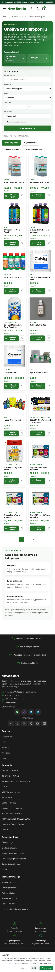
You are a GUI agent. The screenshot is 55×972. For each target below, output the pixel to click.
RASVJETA (6, 787)
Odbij (34, 968)
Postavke (22, 968)
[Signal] (31, 712)
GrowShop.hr (17, 8)
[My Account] (31, 8)
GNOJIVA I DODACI (18, 17)
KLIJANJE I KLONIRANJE (12, 808)
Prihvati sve (46, 968)
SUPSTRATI (7, 797)
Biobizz (33, 322)
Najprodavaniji (30, 143)
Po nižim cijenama (12, 149)
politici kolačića (8, 963)
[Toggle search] (37, 8)
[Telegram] (38, 712)
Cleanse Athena (10, 372)
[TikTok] (17, 723)
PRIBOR (5, 830)
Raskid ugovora (8, 904)
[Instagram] (24, 723)
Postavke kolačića (9, 898)
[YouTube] (37, 723)
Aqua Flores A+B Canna (14, 182)
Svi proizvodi (7, 737)
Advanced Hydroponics (40, 417)
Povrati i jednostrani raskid (13, 853)
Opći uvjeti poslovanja (11, 864)
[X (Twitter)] (31, 723)
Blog (4, 758)
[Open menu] (4, 8)
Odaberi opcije (12, 196)
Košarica (5, 742)
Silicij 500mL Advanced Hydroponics (40, 421)
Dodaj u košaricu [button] (12, 291)
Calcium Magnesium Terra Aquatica (13, 326)
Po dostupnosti (11, 143)
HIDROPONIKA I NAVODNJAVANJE (16, 781)
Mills (32, 275)
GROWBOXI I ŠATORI (10, 776)
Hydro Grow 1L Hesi (12, 420)
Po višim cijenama (34, 149)
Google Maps (10, 702)
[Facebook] (11, 723)
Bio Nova (7, 275)
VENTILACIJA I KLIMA (11, 792)
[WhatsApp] (17, 712)
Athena (7, 370)
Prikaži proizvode (27, 128)
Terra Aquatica (10, 322)
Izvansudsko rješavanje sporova (15, 909)
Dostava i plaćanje (9, 848)
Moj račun (6, 753)
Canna (6, 179)
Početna (5, 17)
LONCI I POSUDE (9, 803)
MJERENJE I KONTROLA (12, 814)
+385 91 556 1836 (12, 695)
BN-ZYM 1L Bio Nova (12, 277)
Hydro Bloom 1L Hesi (39, 372)
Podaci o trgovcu (9, 882)
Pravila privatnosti (9, 888)
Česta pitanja (7, 843)
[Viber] (24, 712)
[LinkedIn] (44, 723)
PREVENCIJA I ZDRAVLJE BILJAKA (16, 819)
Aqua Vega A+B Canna (39, 182)
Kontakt (5, 869)
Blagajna (5, 747)
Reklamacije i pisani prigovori (14, 859)
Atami (6, 227)
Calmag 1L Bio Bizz (38, 325)
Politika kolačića (8, 893)
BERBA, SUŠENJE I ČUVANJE (14, 824)
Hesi (32, 370)
